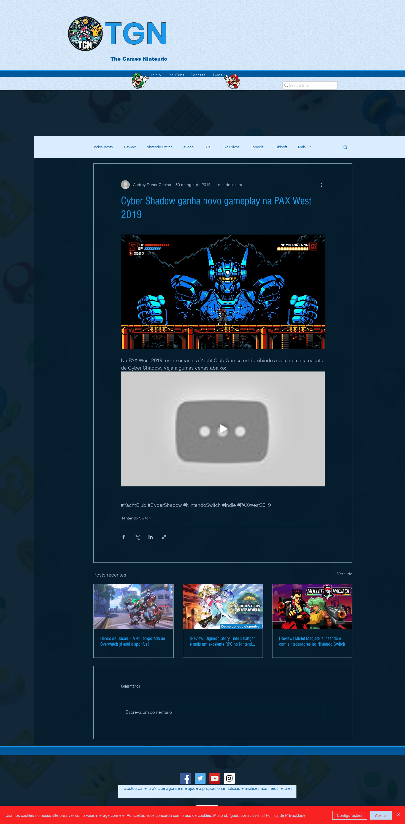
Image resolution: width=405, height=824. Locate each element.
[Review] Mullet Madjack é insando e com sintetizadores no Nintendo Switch (312, 641)
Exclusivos (231, 147)
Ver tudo (344, 573)
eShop (188, 147)
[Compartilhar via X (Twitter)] (137, 537)
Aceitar (381, 815)
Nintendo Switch (159, 147)
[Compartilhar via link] (164, 537)
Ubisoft (281, 147)
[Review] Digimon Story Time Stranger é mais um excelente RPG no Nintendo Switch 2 (222, 641)
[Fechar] (398, 815)
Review (130, 147)
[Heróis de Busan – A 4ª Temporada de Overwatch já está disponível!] (133, 606)
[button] (345, 147)
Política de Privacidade (286, 815)
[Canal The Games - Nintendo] (214, 778)
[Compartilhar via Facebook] (123, 537)
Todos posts (103, 147)
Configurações (349, 815)
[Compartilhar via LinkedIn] (150, 537)
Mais (302, 147)
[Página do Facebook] (185, 778)
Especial (257, 147)
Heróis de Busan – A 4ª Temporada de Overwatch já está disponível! (132, 641)
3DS (208, 147)
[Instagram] (229, 778)
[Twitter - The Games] (200, 778)
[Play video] (223, 428)
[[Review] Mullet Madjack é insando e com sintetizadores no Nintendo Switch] (312, 606)
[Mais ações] (321, 184)
